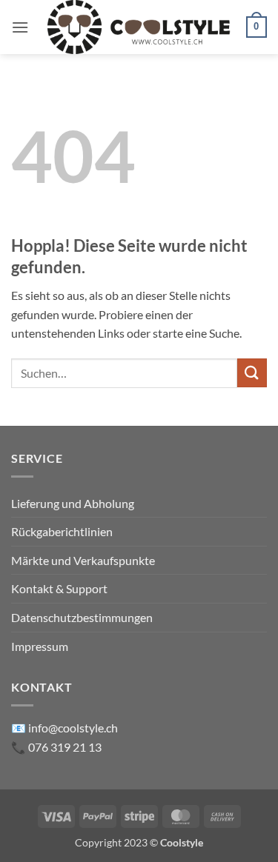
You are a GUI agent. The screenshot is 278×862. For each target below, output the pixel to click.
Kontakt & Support (59, 588)
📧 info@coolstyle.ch (64, 728)
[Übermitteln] (252, 372)
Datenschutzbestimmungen (82, 617)
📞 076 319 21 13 (56, 747)
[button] (20, 27)
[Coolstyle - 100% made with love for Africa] (139, 27)
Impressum (39, 646)
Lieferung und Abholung (72, 503)
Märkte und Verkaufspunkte (83, 560)
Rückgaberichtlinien (62, 531)
